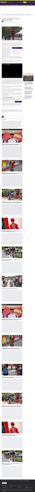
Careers (10, 487)
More (31, 4)
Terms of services (10, 103)
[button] (33, 2)
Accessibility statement (4, 487)
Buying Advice (24, 4)
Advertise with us (19, 487)
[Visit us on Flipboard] (22, 2)
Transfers (22, 14)
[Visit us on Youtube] (21, 2)
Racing (8, 4)
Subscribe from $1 (27, 14)
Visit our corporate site (26, 480)
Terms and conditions (4, 485)
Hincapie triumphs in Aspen (16, 52)
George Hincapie (4, 42)
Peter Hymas (6, 21)
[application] (12, 71)
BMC (7, 42)
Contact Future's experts (12, 485)
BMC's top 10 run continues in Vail (17, 53)
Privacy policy (19, 485)
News (5, 4)
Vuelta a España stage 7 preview (10, 14)
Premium (17, 4)
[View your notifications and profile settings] (30, 2)
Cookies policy (27, 485)
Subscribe (25, 2)
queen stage (11, 42)
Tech (20, 4)
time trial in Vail (13, 88)
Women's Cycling (12, 4)
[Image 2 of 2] (21, 33)
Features (28, 4)
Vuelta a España (17, 14)
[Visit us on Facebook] (17, 2)
